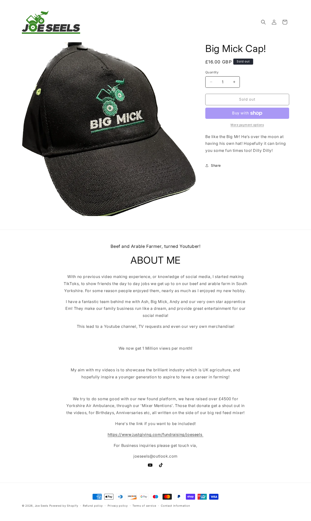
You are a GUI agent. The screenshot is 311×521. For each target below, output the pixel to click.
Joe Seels (41, 505)
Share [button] (216, 165)
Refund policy (93, 505)
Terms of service (144, 505)
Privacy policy (118, 505)
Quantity (211, 72)
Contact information (175, 505)
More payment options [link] (247, 125)
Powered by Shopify (63, 505)
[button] (263, 22)
